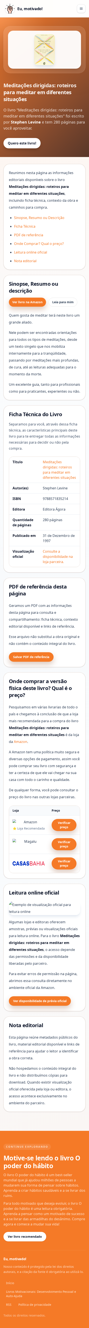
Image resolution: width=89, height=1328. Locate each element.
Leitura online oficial (30, 252)
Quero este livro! (22, 143)
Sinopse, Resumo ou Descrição (39, 217)
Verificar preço (64, 825)
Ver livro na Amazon (27, 302)
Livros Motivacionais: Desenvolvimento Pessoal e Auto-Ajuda (41, 1294)
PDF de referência (28, 235)
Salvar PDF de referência (31, 657)
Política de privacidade (34, 1305)
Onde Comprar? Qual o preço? (39, 243)
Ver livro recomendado (25, 1236)
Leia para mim (63, 302)
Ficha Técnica (24, 226)
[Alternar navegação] (81, 8)
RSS (8, 1305)
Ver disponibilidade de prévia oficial (40, 1001)
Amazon (20, 741)
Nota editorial (25, 261)
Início (10, 1283)
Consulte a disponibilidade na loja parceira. (58, 556)
